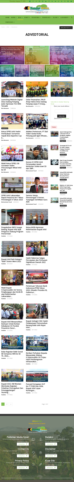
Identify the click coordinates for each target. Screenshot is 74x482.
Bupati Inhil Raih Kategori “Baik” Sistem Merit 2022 (11, 260)
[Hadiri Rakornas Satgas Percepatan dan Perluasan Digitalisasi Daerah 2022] (37, 248)
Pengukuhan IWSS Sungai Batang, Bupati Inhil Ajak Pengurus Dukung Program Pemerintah (12, 230)
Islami (55, 17)
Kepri (13, 17)
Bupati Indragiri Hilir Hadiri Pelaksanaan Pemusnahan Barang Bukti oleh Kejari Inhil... (37, 324)
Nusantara (35, 17)
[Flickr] (36, 1)
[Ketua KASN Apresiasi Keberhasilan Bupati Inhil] (37, 217)
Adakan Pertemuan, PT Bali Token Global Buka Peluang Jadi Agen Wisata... (37, 133)
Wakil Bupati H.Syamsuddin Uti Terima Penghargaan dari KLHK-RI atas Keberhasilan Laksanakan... (12, 292)
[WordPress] (68, 1)
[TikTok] (58, 1)
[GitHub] (39, 1)
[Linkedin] (45, 1)
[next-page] (11, 404)
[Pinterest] (49, 1)
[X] (64, 1)
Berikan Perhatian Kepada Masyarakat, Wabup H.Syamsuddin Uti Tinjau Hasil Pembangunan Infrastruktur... (36, 357)
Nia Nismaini (5, 108)
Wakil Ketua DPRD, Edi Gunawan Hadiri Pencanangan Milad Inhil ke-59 (11, 166)
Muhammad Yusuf (31, 170)
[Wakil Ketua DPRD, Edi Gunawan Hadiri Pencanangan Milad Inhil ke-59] (12, 153)
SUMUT (26, 17)
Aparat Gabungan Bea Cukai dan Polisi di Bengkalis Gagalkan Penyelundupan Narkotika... (65, 135)
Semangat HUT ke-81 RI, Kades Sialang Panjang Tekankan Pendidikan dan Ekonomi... (66, 149)
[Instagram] (42, 1)
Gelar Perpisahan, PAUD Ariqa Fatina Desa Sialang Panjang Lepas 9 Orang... (36, 101)
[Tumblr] (61, 1)
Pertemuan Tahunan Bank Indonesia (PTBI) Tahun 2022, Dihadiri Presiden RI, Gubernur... (36, 289)
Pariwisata (9, 22)
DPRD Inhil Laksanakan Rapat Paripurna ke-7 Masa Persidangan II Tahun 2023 (12, 197)
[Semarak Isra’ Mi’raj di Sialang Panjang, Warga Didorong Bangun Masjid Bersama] (7, 71)
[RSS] (52, 1)
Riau (19, 17)
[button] (71, 18)
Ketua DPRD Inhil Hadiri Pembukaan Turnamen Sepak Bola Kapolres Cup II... (11, 134)
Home (7, 17)
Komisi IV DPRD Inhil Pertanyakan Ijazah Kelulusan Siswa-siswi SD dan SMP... (36, 165)
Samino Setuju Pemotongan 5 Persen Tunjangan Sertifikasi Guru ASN (36, 198)
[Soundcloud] (55, 1)
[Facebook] (33, 1)
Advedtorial (4, 63)
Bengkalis (62, 141)
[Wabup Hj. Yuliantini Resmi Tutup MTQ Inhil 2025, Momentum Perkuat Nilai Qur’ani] (12, 55)
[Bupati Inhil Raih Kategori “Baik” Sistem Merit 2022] (12, 249)
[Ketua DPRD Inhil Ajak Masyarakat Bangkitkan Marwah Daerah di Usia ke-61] (54, 200)
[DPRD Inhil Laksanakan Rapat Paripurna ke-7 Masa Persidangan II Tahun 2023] (12, 185)
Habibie (3, 236)
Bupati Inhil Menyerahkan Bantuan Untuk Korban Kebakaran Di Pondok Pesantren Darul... (11, 325)
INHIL (7, 27)
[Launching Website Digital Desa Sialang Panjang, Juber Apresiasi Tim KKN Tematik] (12, 89)
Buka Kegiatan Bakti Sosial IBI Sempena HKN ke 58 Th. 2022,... (12, 354)
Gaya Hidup (64, 17)
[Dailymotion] (29, 1)
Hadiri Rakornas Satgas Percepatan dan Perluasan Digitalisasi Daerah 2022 (36, 260)
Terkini (54, 127)
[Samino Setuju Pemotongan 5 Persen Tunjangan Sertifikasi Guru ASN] (37, 185)
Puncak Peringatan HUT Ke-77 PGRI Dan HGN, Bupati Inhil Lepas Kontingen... (35, 387)
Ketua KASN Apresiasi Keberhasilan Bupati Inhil (36, 228)
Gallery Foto (63, 192)
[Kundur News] (37, 9)
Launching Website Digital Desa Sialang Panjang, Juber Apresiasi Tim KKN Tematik (11, 102)
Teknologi (46, 17)
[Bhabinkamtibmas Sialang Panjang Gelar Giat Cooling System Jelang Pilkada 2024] (52, 71)
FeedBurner (65, 118)
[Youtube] (71, 1)
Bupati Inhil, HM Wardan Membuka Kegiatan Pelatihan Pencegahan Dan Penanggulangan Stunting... (12, 388)
